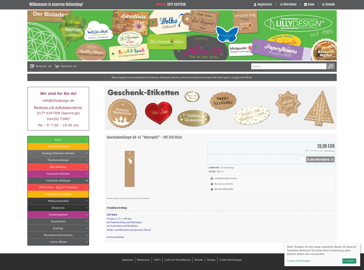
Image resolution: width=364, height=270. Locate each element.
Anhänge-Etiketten (58, 146)
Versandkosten (329, 151)
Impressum (127, 259)
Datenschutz (143, 259)
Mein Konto (289, 4)
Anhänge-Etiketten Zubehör (58, 153)
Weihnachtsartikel (58, 200)
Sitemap (211, 259)
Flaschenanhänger (58, 160)
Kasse (311, 4)
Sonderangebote (58, 214)
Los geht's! (349, 260)
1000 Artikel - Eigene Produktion (58, 187)
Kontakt (330, 4)
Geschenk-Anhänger (58, 180)
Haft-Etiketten (58, 166)
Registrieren (264, 4)
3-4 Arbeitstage (227, 167)
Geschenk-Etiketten (58, 173)
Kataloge (58, 228)
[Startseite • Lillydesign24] (182, 59)
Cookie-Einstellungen (298, 260)
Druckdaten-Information (58, 234)
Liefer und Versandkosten (178, 259)
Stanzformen (58, 221)
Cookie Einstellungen (230, 259)
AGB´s (157, 259)
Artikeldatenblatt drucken (226, 178)
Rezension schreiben (224, 184)
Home (58, 139)
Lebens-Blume (58, 241)
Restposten (58, 207)
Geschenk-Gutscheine (58, 194)
